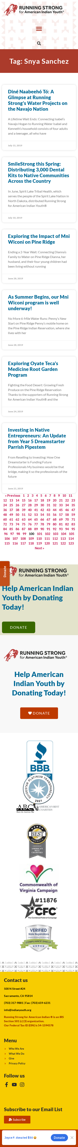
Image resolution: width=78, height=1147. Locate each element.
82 (67, 524)
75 (23, 524)
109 (31, 538)
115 (7, 543)
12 (5, 500)
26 (17, 505)
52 (30, 514)
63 (23, 519)
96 (6, 534)
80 (54, 524)
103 (55, 534)
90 (42, 529)
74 (17, 524)
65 (36, 519)
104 (63, 534)
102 (47, 534)
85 (11, 529)
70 (67, 519)
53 (36, 514)
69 (61, 519)
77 (36, 524)
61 (11, 519)
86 (17, 529)
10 (64, 495)
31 (48, 505)
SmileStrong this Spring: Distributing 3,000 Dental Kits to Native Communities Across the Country (38, 172)
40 (30, 510)
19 (48, 500)
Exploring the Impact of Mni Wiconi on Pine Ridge (39, 239)
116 (15, 543)
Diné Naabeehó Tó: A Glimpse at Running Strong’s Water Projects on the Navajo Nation (37, 100)
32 (54, 505)
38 (17, 510)
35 (73, 505)
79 (48, 524)
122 (63, 543)
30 (42, 505)
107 (15, 538)
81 (61, 524)
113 (63, 538)
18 (42, 500)
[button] (39, 28)
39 (23, 510)
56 (54, 514)
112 (55, 538)
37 (11, 510)
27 (23, 505)
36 (5, 510)
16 (30, 500)
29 (36, 505)
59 (73, 514)
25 (11, 505)
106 (7, 538)
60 (5, 519)
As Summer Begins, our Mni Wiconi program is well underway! (38, 302)
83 (73, 524)
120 (47, 543)
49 (11, 514)
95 (73, 529)
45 (61, 510)
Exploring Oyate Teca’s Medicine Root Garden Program (33, 369)
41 (36, 510)
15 (23, 500)
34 (67, 505)
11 (70, 495)
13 (11, 500)
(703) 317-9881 (13, 1002)
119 (39, 543)
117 (23, 543)
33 (61, 505)
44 (54, 510)
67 (48, 519)
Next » (39, 548)
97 (12, 534)
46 (67, 510)
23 (73, 500)
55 (48, 514)
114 (71, 538)
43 (48, 510)
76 (30, 524)
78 (42, 524)
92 (54, 529)
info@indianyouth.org (17, 1010)
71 (73, 519)
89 (36, 529)
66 (42, 519)
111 (47, 538)
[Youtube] (14, 1084)
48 (5, 514)
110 (39, 538)
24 (5, 505)
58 (67, 514)
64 (30, 519)
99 (24, 534)
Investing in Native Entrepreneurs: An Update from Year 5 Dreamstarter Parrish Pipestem (37, 438)
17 (36, 500)
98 (18, 534)
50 (17, 514)
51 (23, 514)
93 (61, 529)
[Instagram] (22, 1084)
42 (42, 510)
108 (23, 538)
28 (30, 505)
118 (31, 543)
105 (71, 534)
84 (5, 529)
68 (54, 519)
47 (73, 510)
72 (5, 524)
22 (67, 500)
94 (67, 529)
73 (11, 524)
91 (48, 529)
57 (61, 514)
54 (42, 514)
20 (54, 500)
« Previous (12, 495)
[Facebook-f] (6, 1084)
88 (30, 529)
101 (39, 534)
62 (17, 519)
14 (17, 500)
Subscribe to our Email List (33, 1109)
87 (23, 529)
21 (61, 500)
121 (55, 543)
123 (71, 543)
